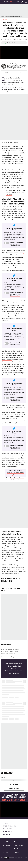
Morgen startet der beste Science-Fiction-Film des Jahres (16, 193)
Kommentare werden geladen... (10, 657)
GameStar (16, 849)
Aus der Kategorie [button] (14, 789)
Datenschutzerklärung (15, 245)
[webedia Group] (14, 858)
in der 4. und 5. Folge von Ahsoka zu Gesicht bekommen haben (13, 255)
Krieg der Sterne (16, 368)
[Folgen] (16, 64)
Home (2, 16)
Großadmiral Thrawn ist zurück (11, 146)
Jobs (4, 849)
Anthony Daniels (10, 366)
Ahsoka (4, 159)
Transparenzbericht (19, 845)
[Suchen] (18, 2)
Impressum (6, 841)
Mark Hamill (15, 462)
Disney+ (12, 780)
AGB (15, 841)
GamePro (5, 852)
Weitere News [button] (14, 784)
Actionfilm (5, 780)
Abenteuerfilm (21, 780)
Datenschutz (6, 845)
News (6, 16)
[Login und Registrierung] (22, 2)
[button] (8, 72)
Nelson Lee (11, 355)
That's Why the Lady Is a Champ (14, 800)
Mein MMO (17, 852)
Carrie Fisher (14, 414)
